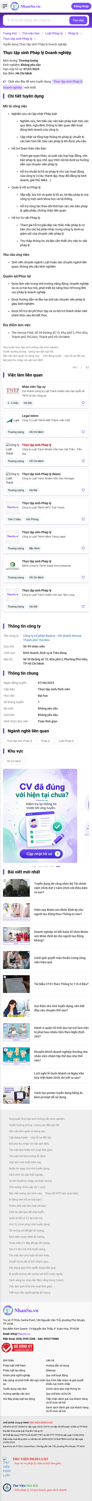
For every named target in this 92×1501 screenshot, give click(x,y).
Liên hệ (50, 1360)
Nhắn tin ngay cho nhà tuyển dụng (29, 1168)
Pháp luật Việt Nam (14, 1365)
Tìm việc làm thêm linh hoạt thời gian (30, 1149)
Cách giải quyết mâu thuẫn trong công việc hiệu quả (60, 960)
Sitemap (51, 1370)
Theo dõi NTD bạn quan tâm (61, 1193)
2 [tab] (40, 867)
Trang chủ (10, 33)
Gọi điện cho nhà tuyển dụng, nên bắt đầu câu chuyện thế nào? (59, 1008)
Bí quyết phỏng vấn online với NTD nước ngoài (35, 1274)
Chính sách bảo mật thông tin (63, 1388)
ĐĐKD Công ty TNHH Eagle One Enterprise (46, 565)
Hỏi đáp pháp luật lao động (19, 1398)
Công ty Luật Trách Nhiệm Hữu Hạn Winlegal (48, 478)
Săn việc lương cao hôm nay (25, 1193)
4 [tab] (52, 867)
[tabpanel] (40, 816)
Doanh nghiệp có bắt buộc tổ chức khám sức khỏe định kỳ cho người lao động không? (61, 936)
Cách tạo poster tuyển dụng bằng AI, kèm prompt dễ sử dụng (58, 1095)
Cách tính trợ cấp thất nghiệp (26, 1174)
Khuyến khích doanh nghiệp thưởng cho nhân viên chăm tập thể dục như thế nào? (61, 1056)
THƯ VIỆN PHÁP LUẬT (30, 1459)
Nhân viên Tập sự (34, 386)
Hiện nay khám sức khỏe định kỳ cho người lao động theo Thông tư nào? (58, 912)
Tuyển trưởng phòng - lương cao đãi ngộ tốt (28, 351)
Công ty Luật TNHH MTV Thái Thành (43, 507)
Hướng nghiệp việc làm (16, 1393)
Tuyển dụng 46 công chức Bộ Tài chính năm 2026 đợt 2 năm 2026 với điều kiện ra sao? (61, 888)
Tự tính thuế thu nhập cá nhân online (30, 1180)
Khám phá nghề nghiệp (16, 1375)
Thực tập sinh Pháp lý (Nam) (41, 474)
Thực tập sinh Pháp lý (17, 38)
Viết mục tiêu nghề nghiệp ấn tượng (29, 1292)
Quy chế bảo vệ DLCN (58, 1393)
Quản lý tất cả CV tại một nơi (25, 1218)
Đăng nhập (81, 6)
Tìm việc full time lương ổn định (27, 1156)
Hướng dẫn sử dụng (57, 1365)
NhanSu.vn (30, 6)
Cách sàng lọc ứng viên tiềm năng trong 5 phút (36, 1280)
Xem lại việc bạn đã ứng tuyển (26, 1212)
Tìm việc (78, 20)
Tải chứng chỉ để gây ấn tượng (26, 1230)
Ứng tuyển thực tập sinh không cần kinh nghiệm (30, 347)
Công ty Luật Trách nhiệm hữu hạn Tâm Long (48, 594)
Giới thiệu (8, 1360)
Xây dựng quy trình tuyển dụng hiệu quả (32, 1267)
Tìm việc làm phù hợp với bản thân (29, 1255)
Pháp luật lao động (14, 1370)
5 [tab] (58, 867)
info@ (20, 1333)
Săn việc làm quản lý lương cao (21, 356)
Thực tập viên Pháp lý (36, 532)
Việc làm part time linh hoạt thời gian (30, 1286)
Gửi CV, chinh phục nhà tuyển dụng (29, 1224)
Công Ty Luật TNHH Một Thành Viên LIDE (46, 420)
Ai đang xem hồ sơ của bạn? (25, 1199)
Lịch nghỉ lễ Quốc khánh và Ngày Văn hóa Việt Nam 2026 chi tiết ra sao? (59, 1075)
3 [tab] (46, 867)
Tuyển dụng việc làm (15, 1388)
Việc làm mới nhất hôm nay (25, 1162)
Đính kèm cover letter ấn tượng (26, 1236)
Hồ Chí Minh (14, 761)
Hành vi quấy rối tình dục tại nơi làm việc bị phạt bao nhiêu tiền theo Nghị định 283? (61, 1032)
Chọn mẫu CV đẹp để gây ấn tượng (29, 1243)
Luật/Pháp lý (54, 33)
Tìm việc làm (31, 33)
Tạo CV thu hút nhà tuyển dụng (27, 1249)
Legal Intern (30, 416)
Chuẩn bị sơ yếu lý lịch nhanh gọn (28, 1261)
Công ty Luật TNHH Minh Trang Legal (43, 536)
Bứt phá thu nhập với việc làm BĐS (23, 360)
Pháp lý (73, 33)
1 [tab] (34, 867)
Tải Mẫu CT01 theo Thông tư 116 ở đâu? (61, 984)
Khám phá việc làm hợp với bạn (27, 1205)
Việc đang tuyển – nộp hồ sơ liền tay (64, 356)
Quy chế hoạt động (57, 1375)
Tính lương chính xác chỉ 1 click (27, 1187)
